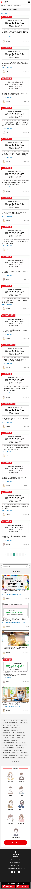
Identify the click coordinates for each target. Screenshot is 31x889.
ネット (4, 725)
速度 (4, 747)
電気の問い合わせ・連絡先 (19, 622)
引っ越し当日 (6, 737)
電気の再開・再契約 (7, 750)
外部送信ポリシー (15, 865)
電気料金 (13, 757)
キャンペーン (24, 722)
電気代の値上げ (24, 755)
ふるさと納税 (24, 720)
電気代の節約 (6, 757)
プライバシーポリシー (15, 859)
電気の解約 (24, 752)
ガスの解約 (5, 722)
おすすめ (5, 594)
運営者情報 (15, 856)
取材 (13, 732)
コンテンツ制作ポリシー (15, 862)
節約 (12, 745)
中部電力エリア (16, 727)
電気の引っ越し (16, 752)
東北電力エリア (16, 740)
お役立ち (5, 706)
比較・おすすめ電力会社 (16, 594)
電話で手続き (10, 886)
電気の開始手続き (17, 5)
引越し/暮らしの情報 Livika (6, 5)
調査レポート (23, 745)
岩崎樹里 (8, 279)
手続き (12, 737)
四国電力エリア (20, 732)
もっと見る (15, 843)
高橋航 (7, 132)
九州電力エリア (6, 730)
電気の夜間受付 (6, 752)
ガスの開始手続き (14, 722)
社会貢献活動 (6, 745)
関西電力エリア (10, 747)
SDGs (4, 720)
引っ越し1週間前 (21, 735)
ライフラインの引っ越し (14, 725)
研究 (24, 742)
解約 (17, 745)
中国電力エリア (6, 727)
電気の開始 (5, 755)
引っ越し (12, 735)
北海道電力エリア (16, 730)
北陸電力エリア (6, 732)
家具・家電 (5, 735)
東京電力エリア (7, 622)
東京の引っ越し (20, 737)
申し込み (18, 742)
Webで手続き (24, 886)
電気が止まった (20, 747)
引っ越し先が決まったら (15, 706)
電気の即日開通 (7, 678)
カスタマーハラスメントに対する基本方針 (15, 868)
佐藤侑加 (8, 41)
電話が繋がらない (22, 757)
